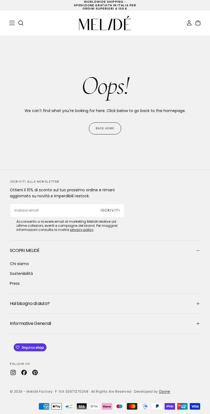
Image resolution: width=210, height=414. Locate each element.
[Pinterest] (35, 372)
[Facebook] (24, 372)
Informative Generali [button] (30, 323)
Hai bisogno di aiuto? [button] (30, 303)
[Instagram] (13, 372)
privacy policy (82, 229)
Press (15, 283)
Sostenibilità (21, 273)
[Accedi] (189, 23)
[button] (12, 23)
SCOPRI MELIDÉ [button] (25, 250)
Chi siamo (19, 263)
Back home (105, 128)
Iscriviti (110, 210)
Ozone (164, 391)
